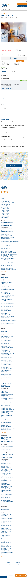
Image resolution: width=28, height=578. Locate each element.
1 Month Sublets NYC (5, 208)
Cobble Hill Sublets (4, 313)
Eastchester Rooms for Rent (6, 546)
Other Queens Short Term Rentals (7, 336)
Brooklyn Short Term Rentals (6, 276)
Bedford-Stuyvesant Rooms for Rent (7, 289)
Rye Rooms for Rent (4, 538)
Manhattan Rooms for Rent (6, 225)
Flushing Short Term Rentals (6, 374)
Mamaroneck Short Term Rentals (7, 552)
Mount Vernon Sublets (5, 528)
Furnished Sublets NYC (5, 199)
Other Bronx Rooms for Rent (6, 396)
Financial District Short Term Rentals (7, 258)
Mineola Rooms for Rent (5, 484)
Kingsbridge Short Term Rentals (7, 411)
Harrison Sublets (4, 549)
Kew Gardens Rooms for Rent (6, 368)
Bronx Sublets (3, 385)
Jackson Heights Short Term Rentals (7, 353)
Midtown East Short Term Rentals (7, 233)
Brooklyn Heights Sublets (5, 296)
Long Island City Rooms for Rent (7, 347)
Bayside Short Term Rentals (6, 370)
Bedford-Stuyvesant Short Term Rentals (8, 286)
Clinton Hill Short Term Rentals (6, 307)
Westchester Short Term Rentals (7, 508)
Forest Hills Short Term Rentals (6, 349)
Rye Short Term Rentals (5, 535)
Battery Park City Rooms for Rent (7, 248)
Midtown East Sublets (5, 234)
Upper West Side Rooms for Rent (7, 239)
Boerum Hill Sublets (4, 292)
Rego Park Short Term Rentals (6, 357)
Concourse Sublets (4, 425)
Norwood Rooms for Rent (5, 405)
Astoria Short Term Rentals (6, 340)
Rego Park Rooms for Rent (5, 360)
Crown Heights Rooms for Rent (6, 318)
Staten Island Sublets (5, 439)
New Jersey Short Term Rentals (7, 446)
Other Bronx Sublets (4, 395)
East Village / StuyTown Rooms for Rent (8, 256)
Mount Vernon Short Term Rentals (7, 527)
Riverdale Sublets (4, 391)
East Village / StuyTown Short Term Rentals (9, 254)
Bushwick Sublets (4, 300)
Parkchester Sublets (4, 399)
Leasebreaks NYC (4, 205)
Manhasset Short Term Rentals (6, 490)
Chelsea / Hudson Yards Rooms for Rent (8, 252)
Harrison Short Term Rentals (6, 548)
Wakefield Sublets (4, 416)
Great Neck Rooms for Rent (6, 488)
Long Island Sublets (5, 455)
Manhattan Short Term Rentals (7, 222)
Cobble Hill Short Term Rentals (6, 312)
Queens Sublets (4, 331)
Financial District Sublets (5, 259)
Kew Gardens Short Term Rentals (7, 366)
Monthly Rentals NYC (5, 217)
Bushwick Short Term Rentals (6, 299)
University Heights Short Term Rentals (8, 428)
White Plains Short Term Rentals (7, 522)
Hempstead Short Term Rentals (6, 460)
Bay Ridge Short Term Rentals (6, 282)
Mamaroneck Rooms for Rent (6, 555)
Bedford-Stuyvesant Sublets (6, 287)
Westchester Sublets (5, 509)
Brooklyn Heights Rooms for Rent (7, 297)
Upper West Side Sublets (5, 238)
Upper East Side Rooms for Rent (7, 231)
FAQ (8, 568)
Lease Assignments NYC (5, 204)
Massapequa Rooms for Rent (6, 480)
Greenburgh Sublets (4, 541)
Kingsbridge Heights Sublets (6, 408)
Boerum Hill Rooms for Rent (6, 293)
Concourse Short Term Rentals (6, 423)
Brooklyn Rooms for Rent (6, 279)
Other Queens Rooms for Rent (6, 338)
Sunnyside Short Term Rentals (6, 361)
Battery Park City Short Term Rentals (7, 245)
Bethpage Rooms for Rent (5, 497)
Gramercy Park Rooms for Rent (6, 265)
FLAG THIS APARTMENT (6, 50)
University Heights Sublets (6, 429)
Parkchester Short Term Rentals (7, 398)
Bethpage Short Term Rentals (6, 494)
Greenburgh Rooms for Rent (6, 542)
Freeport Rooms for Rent (5, 476)
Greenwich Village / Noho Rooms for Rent (8, 269)
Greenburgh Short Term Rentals (7, 539)
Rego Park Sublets (4, 358)
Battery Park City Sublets (5, 247)
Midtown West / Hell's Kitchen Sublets (8, 242)
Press (18, 568)
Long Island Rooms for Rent (6, 457)
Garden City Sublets (4, 466)
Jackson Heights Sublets (5, 354)
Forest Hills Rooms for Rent (6, 351)
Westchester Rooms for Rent (6, 511)
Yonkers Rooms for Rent (5, 516)
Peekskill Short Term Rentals (6, 531)
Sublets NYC (3, 198)
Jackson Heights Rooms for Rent (7, 355)
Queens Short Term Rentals (6, 330)
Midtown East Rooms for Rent (6, 235)
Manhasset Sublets (4, 491)
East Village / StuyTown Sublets (6, 255)
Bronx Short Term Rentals (6, 383)
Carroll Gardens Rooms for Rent (7, 306)
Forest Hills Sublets (4, 350)
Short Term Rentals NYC (5, 201)
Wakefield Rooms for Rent (5, 418)
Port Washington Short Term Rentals (7, 498)
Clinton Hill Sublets (4, 309)
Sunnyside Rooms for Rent (6, 364)
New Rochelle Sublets (5, 519)
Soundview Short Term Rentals (6, 419)
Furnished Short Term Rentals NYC (7, 202)
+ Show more (3, 271)
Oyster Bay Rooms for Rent (6, 471)
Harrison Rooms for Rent (5, 550)
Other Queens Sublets (5, 337)
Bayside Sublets (4, 371)
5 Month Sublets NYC (5, 214)
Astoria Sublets (3, 341)
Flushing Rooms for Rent (5, 377)
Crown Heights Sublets (5, 317)
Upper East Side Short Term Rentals (7, 228)
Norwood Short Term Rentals (6, 402)
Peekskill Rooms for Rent (5, 533)
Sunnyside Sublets (4, 363)
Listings (8, 562)
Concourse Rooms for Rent (6, 426)
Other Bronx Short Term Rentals (7, 394)
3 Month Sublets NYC (5, 211)
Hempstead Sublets (4, 462)
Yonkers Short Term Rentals (6, 514)
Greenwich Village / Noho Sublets (7, 268)
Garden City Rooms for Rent (6, 467)
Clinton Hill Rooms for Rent (6, 310)
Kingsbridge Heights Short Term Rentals (8, 406)
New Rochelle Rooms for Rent (6, 521)
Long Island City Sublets (5, 346)
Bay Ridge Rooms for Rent (5, 285)
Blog (19, 566)
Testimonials (8, 571)
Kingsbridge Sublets (4, 412)
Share (15, 68)
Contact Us (18, 562)
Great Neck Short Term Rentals (6, 486)
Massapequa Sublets (5, 479)
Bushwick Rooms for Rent (5, 301)
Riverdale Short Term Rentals (6, 390)
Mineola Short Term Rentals (6, 481)
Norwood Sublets (4, 404)
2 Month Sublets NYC (5, 210)
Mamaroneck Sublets (5, 553)
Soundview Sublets (4, 420)
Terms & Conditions (14, 573)
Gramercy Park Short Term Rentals (7, 262)
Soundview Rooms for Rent (6, 422)
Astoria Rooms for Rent (5, 343)
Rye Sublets (3, 536)
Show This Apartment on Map (14, 165)
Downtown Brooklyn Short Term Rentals (8, 320)
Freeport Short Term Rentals (6, 473)
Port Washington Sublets (5, 500)
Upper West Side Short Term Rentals (7, 237)
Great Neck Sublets (4, 487)
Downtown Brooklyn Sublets (6, 321)
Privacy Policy (19, 571)
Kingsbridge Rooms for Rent (6, 413)
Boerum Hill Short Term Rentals (6, 290)
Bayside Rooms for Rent (5, 372)
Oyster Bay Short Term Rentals (6, 469)
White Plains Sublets (4, 524)
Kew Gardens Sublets (5, 367)
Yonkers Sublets (4, 515)
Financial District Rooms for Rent (7, 261)
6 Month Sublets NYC (5, 216)
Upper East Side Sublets (5, 230)
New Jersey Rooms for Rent (6, 449)
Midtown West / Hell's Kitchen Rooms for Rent (9, 244)
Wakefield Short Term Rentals (6, 415)
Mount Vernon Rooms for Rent (6, 529)
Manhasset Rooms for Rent (6, 493)
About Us (8, 564)
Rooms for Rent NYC (4, 207)
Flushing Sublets (4, 375)
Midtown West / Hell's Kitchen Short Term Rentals (10, 241)
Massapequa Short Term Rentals (7, 477)
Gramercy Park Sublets (5, 264)
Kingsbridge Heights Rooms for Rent (7, 409)
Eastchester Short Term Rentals (6, 544)
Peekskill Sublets (4, 532)
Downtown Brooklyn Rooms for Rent (7, 323)
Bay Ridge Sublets (4, 283)
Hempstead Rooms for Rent (6, 463)
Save (24, 68)
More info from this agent (8, 88)
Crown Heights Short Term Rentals (7, 316)
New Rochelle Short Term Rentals (7, 518)
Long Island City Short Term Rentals (7, 344)
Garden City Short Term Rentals (7, 465)
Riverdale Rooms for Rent (5, 392)
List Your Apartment (22, 6)
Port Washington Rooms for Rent (7, 501)
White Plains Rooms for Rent (6, 525)
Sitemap (18, 564)
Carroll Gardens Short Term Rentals (7, 303)
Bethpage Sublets (4, 495)
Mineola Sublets (4, 483)
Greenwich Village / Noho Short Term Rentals (9, 266)
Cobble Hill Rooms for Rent (6, 314)
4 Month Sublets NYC (5, 213)
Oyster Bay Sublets (4, 470)
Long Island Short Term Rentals (7, 454)
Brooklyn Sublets (4, 277)
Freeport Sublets (4, 474)
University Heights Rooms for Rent (7, 430)
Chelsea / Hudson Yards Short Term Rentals (9, 250)
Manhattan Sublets (4, 223)
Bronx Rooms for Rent (5, 386)
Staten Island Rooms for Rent (7, 441)
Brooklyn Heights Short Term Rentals (7, 295)
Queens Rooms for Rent (5, 333)
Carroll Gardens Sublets (5, 304)
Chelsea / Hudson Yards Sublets (7, 251)
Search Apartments (22, 4)
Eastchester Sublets (4, 545)
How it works (8, 566)
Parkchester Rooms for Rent (6, 401)
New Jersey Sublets (5, 447)
